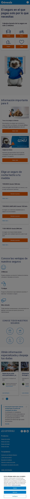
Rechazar (15, 492)
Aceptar (15, 488)
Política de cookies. (16, 485)
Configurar (15, 496)
